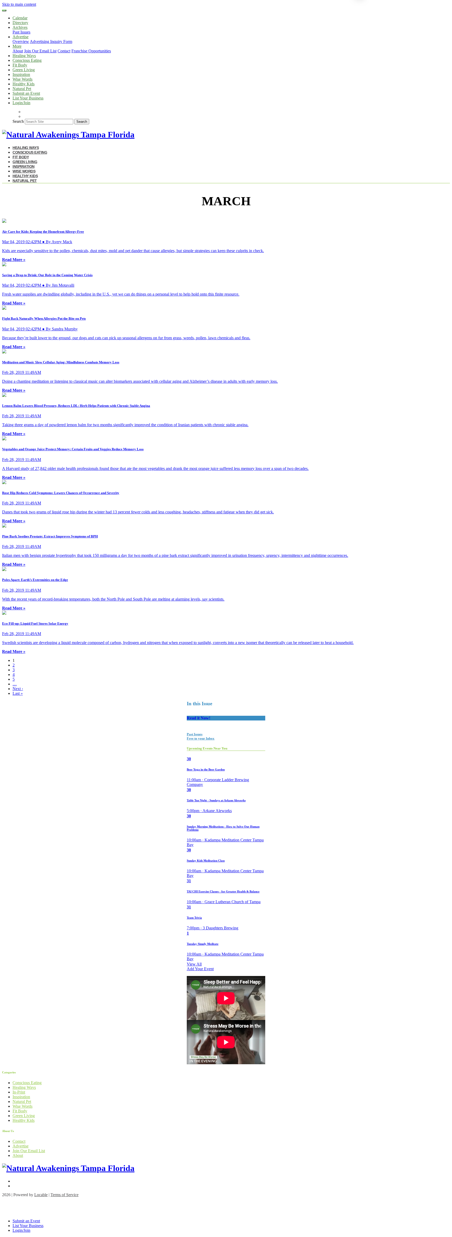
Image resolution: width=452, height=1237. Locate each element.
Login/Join (21, 103)
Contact (64, 51)
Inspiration (21, 74)
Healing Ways (24, 55)
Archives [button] (20, 27)
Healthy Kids (24, 84)
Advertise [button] (21, 37)
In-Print (19, 1092)
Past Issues (21, 32)
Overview (21, 41)
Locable (41, 1194)
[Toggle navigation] (4, 10)
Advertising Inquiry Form (51, 41)
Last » (18, 693)
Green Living (24, 70)
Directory (20, 22)
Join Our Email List (40, 51)
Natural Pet (22, 88)
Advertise (21, 1146)
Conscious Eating (27, 60)
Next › (18, 688)
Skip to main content (19, 4)
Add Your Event (200, 969)
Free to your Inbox (200, 738)
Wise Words (22, 79)
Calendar (20, 18)
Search (18, 121)
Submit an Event (26, 93)
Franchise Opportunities (91, 51)
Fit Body (20, 65)
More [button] (17, 46)
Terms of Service (64, 1194)
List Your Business (28, 98)
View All (194, 964)
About (18, 51)
